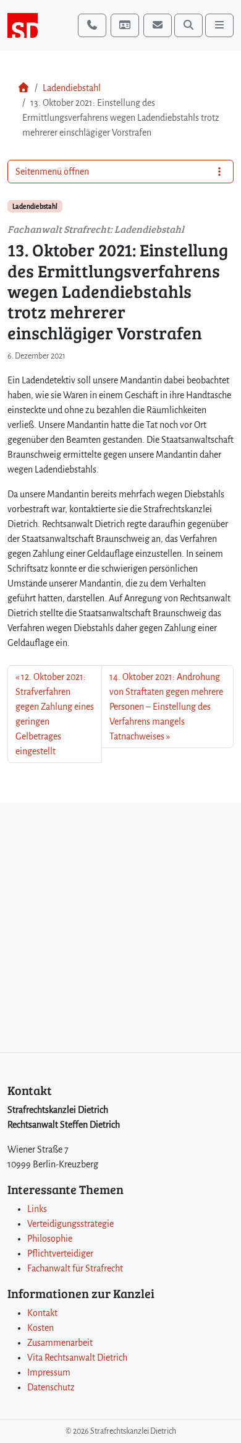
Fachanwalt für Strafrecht (75, 1268)
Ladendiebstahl (72, 88)
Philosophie (49, 1239)
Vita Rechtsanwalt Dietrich (77, 1357)
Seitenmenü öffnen (52, 172)
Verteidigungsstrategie (70, 1224)
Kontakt (42, 1313)
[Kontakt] (125, 25)
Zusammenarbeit (60, 1343)
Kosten (40, 1328)
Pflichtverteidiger (60, 1253)
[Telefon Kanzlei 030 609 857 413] (92, 25)
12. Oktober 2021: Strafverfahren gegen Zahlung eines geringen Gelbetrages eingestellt (54, 714)
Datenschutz (51, 1387)
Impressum (48, 1372)
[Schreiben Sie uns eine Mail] (157, 25)
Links (37, 1209)
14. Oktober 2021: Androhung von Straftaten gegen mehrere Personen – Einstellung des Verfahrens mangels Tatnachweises (166, 706)
